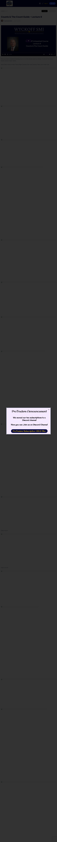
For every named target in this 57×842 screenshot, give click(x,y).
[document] (28, 421)
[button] (48, 409)
